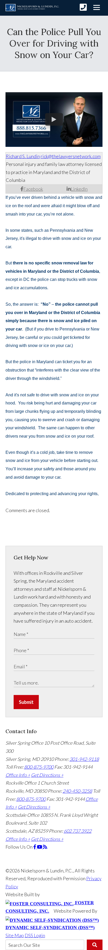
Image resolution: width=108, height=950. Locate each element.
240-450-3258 (77, 791)
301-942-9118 (84, 759)
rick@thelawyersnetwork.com (71, 156)
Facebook (33, 189)
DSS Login (35, 935)
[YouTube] (40, 847)
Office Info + (18, 775)
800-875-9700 (38, 767)
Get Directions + (47, 775)
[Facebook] (35, 847)
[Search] (94, 945)
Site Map (15, 935)
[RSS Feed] (45, 847)
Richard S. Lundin (23, 156)
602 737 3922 (77, 831)
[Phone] (83, 7)
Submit (26, 702)
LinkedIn (79, 189)
